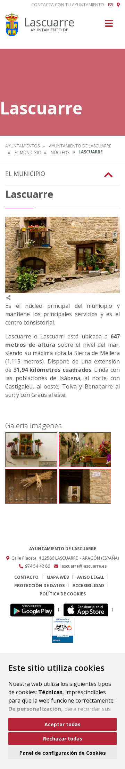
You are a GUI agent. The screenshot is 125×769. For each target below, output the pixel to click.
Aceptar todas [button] (62, 724)
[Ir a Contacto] (110, 5)
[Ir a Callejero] (118, 5)
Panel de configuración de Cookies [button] (62, 753)
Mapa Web (58, 577)
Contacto (26, 577)
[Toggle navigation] (109, 25)
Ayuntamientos (22, 146)
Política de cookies (63, 594)
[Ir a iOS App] (87, 610)
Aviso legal (90, 577)
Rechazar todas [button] (62, 738)
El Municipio (28, 152)
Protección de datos (39, 585)
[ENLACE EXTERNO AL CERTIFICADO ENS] (62, 630)
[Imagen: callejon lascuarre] (85, 486)
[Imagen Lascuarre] (62, 255)
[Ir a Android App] (34, 610)
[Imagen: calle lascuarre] (31, 449)
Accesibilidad (88, 585)
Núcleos (60, 152)
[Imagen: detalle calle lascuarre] (31, 486)
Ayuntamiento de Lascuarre (80, 146)
